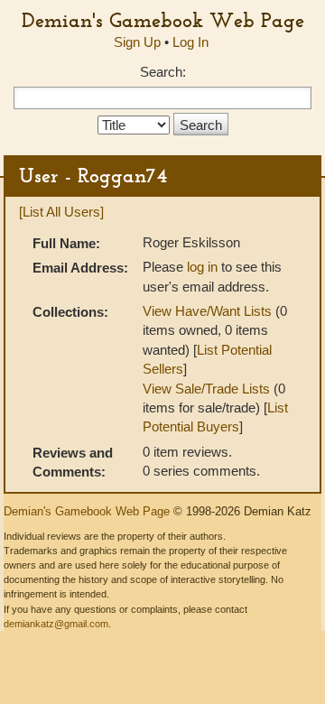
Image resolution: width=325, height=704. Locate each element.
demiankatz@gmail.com (56, 623)
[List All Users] (61, 211)
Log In (190, 42)
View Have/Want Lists (207, 311)
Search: (163, 71)
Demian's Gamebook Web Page (163, 19)
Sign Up (137, 42)
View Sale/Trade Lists (206, 388)
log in (202, 266)
